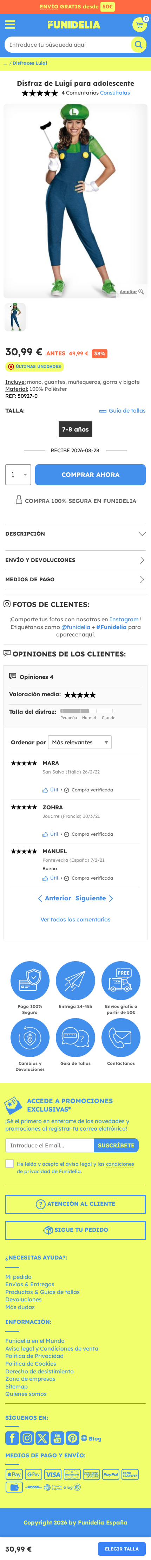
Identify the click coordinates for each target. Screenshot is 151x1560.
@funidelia (75, 626)
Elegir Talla (122, 1549)
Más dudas (20, 1306)
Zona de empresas (30, 1378)
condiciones (120, 1164)
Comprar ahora (90, 475)
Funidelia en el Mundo (35, 1340)
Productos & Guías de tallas (42, 1291)
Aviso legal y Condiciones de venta (51, 1348)
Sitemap (16, 1386)
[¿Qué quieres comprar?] (10, 24)
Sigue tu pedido (80, 1229)
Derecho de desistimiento (39, 1371)
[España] (12, 1438)
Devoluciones (23, 1299)
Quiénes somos (26, 1393)
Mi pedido (18, 1276)
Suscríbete (116, 1145)
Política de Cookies (30, 1363)
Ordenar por (28, 742)
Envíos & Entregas (29, 1284)
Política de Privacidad (34, 1355)
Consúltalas (115, 92)
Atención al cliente (80, 1203)
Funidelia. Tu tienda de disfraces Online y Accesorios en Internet (74, 24)
